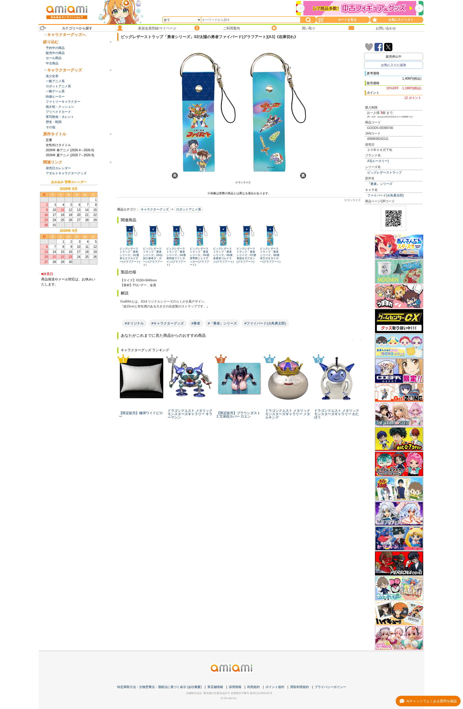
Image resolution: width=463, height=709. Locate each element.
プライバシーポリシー (330, 687)
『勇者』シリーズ (379, 184)
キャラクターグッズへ (66, 35)
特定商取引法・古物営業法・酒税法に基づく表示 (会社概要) (159, 687)
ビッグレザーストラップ (384, 172)
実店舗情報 (215, 687)
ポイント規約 (275, 687)
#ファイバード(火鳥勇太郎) (265, 323)
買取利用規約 (299, 687)
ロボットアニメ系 (188, 209)
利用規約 (253, 687)
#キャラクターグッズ (167, 323)
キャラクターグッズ (155, 209)
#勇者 (195, 323)
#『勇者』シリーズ (222, 323)
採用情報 (235, 687)
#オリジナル (134, 323)
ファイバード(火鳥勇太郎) (385, 195)
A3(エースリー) (378, 161)
